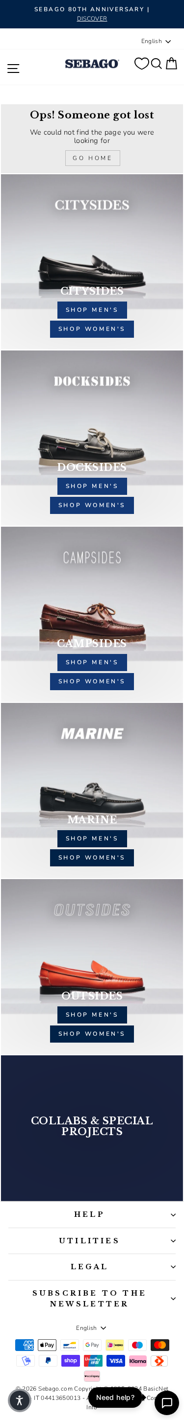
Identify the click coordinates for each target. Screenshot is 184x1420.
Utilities (89, 1240)
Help (89, 1214)
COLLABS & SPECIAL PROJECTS (92, 1126)
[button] (19, 1400)
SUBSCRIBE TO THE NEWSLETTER (89, 1298)
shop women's (92, 329)
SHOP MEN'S (92, 838)
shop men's (92, 310)
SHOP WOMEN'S (92, 857)
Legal (90, 1266)
